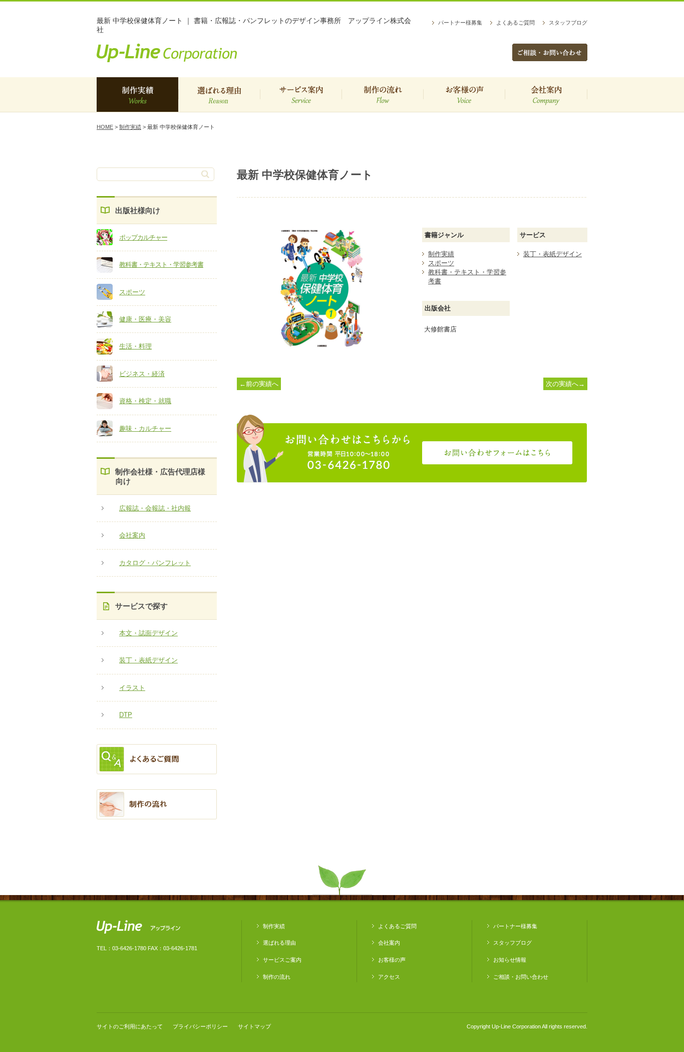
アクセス (389, 977)
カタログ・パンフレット (155, 563)
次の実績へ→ (565, 384)
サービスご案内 (300, 94)
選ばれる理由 (219, 94)
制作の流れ (382, 94)
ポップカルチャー (143, 237)
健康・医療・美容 (145, 319)
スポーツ (132, 292)
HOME (105, 127)
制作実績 (137, 94)
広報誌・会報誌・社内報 (155, 508)
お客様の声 (464, 94)
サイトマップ (254, 1026)
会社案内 (546, 94)
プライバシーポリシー (200, 1026)
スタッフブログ (568, 23)
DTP (125, 715)
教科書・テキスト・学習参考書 (161, 264)
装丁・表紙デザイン (148, 660)
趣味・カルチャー (145, 428)
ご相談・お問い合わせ (520, 977)
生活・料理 (135, 346)
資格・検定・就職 (145, 401)
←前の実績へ (258, 384)
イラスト (132, 687)
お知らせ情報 (509, 960)
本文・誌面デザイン (148, 633)
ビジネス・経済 (142, 374)
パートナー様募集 (460, 23)
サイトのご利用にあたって (130, 1026)
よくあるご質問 (515, 23)
